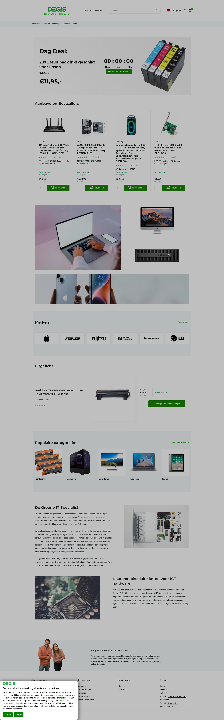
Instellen (18, 715)
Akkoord (7, 715)
